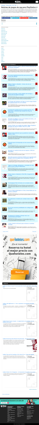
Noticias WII (3, 37)
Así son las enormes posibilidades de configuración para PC (20, 208)
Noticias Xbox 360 (4, 33)
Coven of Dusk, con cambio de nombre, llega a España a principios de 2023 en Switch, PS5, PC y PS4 (22, 126)
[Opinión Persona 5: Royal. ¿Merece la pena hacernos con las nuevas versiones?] (4, 67)
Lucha (2, 58)
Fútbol (2, 57)
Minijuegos (3, 61)
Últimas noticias (20, 408)
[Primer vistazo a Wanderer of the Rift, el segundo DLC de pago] (4, 175)
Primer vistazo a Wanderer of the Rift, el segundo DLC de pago (21, 175)
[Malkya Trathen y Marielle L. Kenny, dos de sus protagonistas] (4, 85)
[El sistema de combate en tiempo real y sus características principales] (4, 217)
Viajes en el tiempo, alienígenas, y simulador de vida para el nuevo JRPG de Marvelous (21, 166)
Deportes (2, 52)
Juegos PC (19, 416)
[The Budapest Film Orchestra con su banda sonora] (4, 184)
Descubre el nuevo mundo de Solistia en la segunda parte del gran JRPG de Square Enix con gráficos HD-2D (22, 158)
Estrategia (2, 55)
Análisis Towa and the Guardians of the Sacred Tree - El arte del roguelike (18, 354)
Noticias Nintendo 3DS (4, 40)
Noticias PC (3, 28)
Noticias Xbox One (4, 31)
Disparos (2, 54)
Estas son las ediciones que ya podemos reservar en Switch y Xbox (21, 133)
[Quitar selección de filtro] (36, 23)
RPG (2, 24)
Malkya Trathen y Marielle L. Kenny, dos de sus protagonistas (19, 85)
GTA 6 (28, 409)
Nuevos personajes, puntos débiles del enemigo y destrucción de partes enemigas (20, 94)
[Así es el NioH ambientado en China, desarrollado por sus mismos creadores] (4, 192)
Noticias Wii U (3, 36)
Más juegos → (35, 231)
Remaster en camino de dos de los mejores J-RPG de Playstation (21, 151)
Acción (2, 48)
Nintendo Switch (20, 409)
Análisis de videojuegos (32, 389)
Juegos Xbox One (20, 415)
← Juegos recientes (5, 231)
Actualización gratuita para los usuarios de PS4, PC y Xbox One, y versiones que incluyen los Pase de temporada (21, 111)
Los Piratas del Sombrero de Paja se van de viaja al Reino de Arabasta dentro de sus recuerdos (22, 102)
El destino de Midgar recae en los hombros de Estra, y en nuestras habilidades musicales (22, 119)
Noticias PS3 (3, 30)
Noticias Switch (3, 34)
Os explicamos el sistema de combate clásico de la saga (20, 199)
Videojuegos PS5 (20, 410)
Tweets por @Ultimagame (5, 394)
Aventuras (2, 49)
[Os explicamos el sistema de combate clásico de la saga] (4, 200)
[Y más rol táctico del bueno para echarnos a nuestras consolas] (4, 225)
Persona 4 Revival (30, 408)
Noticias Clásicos (4, 43)
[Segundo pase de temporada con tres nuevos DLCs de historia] (4, 144)
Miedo (2, 60)
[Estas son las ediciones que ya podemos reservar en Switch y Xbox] (4, 134)
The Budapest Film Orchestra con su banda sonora (20, 183)
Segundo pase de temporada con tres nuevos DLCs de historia (21, 143)
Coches (2, 51)
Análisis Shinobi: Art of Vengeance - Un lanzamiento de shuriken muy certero (19, 372)
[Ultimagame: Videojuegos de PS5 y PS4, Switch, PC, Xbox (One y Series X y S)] (18, 2)
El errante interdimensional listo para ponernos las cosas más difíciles (20, 76)
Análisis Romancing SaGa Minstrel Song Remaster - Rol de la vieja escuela (19, 338)
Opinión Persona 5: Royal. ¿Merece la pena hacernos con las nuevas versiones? (22, 67)
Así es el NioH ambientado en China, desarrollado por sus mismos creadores (22, 191)
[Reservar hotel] (19, 257)
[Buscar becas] (19, 401)
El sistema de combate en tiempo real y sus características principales (18, 216)
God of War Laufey (30, 412)
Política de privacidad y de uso (29, 418)
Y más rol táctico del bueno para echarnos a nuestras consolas (21, 224)
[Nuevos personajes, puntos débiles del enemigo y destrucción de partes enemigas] (4, 95)
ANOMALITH (29, 414)
